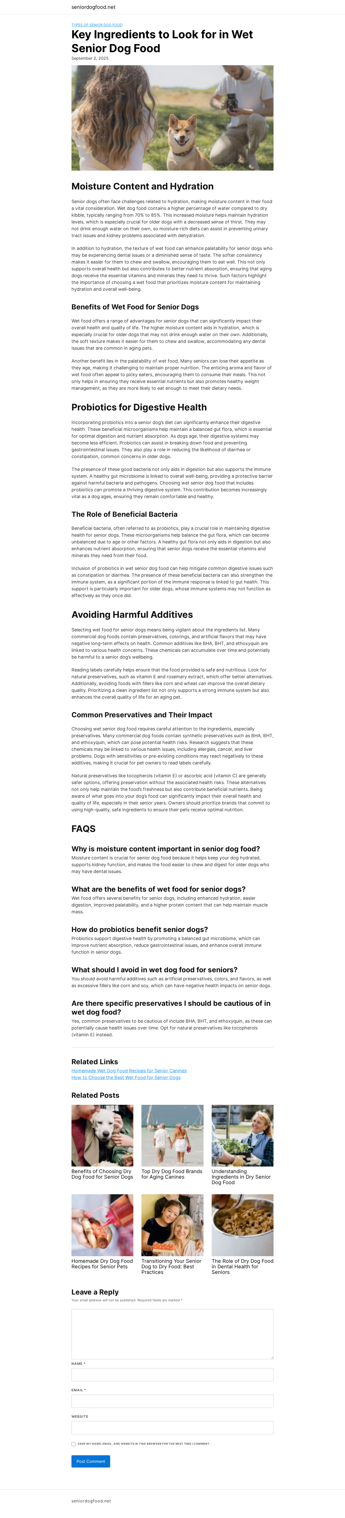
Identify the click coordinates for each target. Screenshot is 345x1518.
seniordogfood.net (93, 7)
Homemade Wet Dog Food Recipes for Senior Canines (129, 1070)
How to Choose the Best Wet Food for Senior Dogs (126, 1077)
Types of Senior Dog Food (96, 25)
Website (79, 1416)
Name (78, 1364)
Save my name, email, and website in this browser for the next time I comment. (144, 1443)
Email (78, 1390)
